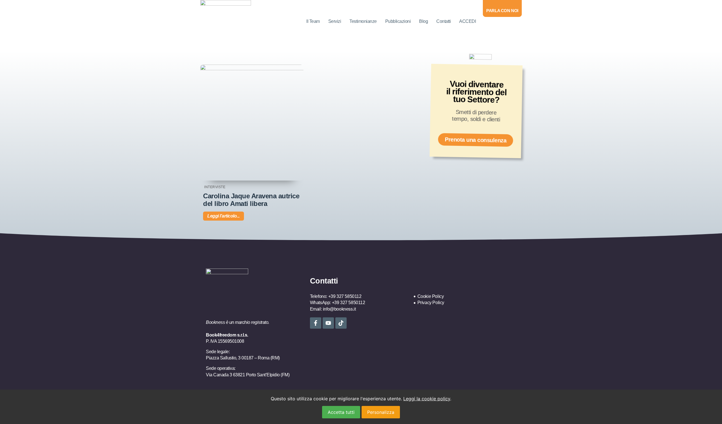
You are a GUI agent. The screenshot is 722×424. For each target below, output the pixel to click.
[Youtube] (328, 323)
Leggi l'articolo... (223, 216)
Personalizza (380, 412)
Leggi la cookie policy (426, 398)
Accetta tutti (341, 412)
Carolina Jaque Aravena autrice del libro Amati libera (251, 199)
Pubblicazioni (398, 21)
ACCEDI (467, 21)
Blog (423, 21)
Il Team (313, 21)
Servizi (334, 21)
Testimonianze (363, 21)
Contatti (443, 21)
